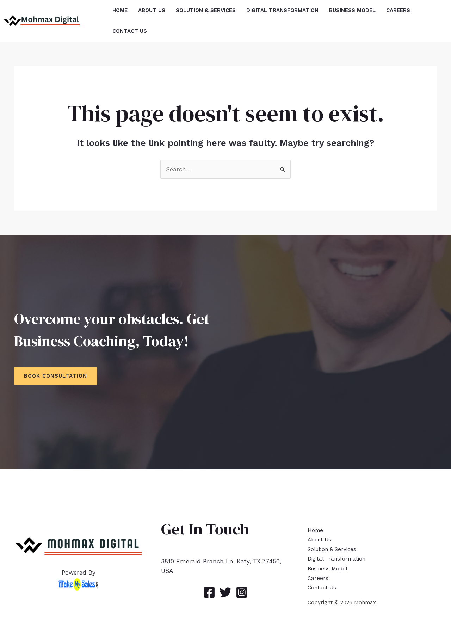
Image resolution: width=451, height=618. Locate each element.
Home (315, 530)
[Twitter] (225, 592)
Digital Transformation (336, 559)
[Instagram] (242, 592)
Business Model (327, 568)
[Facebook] (209, 592)
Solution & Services (332, 549)
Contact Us (322, 588)
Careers (318, 578)
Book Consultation (55, 376)
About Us (319, 540)
